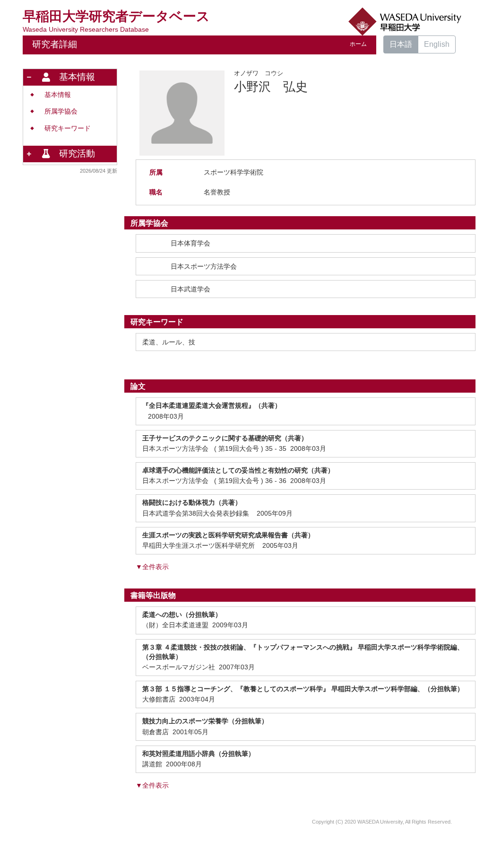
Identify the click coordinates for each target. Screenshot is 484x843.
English (436, 44)
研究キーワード (67, 128)
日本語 (400, 44)
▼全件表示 (152, 567)
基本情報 (57, 94)
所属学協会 (61, 111)
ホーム (358, 44)
